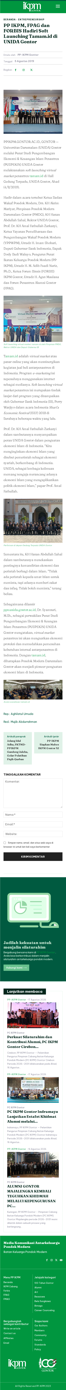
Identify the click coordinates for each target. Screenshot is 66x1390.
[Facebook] (15, 70)
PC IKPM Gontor (16, 1033)
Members (39, 1330)
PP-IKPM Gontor (28, 54)
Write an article (12, 1328)
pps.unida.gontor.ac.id (20, 610)
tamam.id (36, 176)
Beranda (10, 19)
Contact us (10, 1333)
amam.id (11, 356)
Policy (37, 1349)
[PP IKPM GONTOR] (33, 6)
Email (6, 1343)
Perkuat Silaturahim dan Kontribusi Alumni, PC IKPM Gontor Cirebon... (32, 1042)
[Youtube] (60, 1259)
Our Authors (41, 1325)
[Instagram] (23, 70)
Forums (38, 1340)
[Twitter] (31, 70)
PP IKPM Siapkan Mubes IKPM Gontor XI (48, 744)
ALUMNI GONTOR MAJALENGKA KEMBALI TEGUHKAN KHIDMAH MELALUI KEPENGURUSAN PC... (31, 1196)
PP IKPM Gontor (46, 952)
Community (40, 1335)
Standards (40, 1344)
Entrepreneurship (31, 19)
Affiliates (9, 1338)
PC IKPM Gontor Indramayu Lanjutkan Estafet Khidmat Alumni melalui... (32, 1116)
